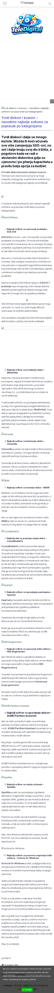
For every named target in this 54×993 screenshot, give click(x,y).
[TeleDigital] (27, 3)
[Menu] (27, 101)
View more (7, 986)
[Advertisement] (27, 71)
